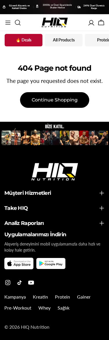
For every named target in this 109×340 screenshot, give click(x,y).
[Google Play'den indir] (50, 263)
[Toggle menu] (7, 22)
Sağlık (63, 307)
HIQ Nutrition (35, 327)
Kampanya (15, 296)
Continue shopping (55, 100)
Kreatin (40, 296)
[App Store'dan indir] (18, 263)
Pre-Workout (17, 307)
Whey (44, 307)
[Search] (17, 22)
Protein (62, 296)
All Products (64, 39)
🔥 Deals (23, 39)
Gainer (84, 296)
